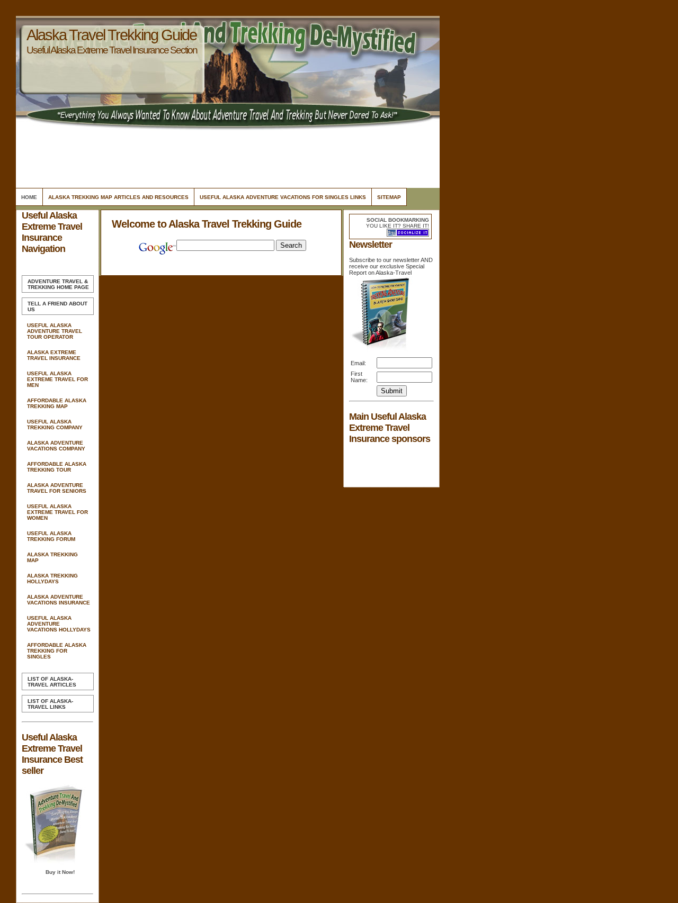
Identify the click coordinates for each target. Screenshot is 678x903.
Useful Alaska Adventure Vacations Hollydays (59, 624)
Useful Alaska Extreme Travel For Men (57, 379)
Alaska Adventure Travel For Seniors (56, 488)
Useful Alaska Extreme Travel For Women (57, 512)
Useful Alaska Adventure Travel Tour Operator (54, 331)
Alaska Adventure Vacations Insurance (58, 600)
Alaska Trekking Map (52, 557)
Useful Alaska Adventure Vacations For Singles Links (283, 197)
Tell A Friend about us (57, 306)
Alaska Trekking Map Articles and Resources (118, 197)
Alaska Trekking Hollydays (52, 578)
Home (29, 197)
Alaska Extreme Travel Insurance (54, 355)
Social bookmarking (398, 220)
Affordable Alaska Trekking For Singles (56, 651)
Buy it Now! (60, 872)
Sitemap (389, 197)
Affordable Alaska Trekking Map (56, 403)
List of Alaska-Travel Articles (52, 682)
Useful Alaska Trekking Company (55, 424)
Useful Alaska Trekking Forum (51, 536)
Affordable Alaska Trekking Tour (56, 467)
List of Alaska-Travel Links (50, 704)
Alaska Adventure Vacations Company (56, 446)
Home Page (58, 284)
